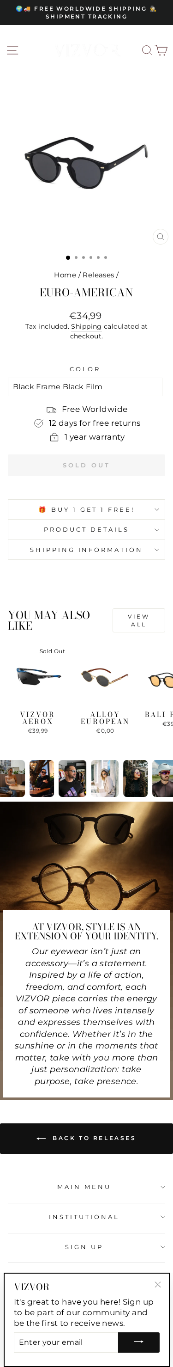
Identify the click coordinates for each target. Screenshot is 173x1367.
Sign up (84, 1247)
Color (85, 369)
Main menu (84, 1186)
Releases (98, 274)
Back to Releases (92, 1137)
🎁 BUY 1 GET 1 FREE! (86, 509)
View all (138, 620)
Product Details (86, 529)
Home (65, 274)
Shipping (86, 326)
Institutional (84, 1216)
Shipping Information (86, 549)
